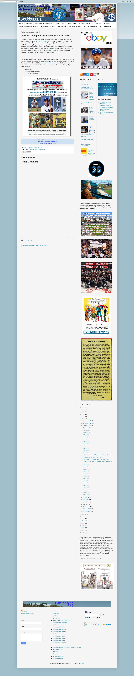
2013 (83, 516)
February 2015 (87, 509)
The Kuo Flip (84, 84)
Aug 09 (86, 480)
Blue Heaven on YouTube (59, 642)
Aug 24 (86, 446)
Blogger (82, 663)
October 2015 (86, 425)
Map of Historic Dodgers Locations (62, 620)
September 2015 (87, 428)
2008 (83, 528)
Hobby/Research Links (86, 23)
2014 (83, 514)
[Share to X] (26, 152)
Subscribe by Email (58, 658)
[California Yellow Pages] (107, 625)
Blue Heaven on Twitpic (59, 638)
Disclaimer (107, 26)
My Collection (62, 26)
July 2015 (85, 497)
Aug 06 (86, 485)
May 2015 (85, 502)
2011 (83, 521)
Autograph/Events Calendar (43, 23)
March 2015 (86, 506)
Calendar (48, 50)
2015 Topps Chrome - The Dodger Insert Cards (96, 459)
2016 (83, 416)
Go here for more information (49, 63)
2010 (83, 523)
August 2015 (86, 430)
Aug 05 (86, 487)
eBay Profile (56, 654)
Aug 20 (86, 450)
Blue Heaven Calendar (44, 41)
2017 (83, 414)
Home (21, 23)
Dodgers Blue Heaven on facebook (49, 141)
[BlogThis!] (24, 152)
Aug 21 (86, 448)
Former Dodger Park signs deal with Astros (87, 88)
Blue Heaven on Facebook (60, 622)
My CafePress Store (58, 649)
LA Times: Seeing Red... (105, 105)
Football (43, 149)
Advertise (107, 23)
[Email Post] (23, 149)
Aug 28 (86, 436)
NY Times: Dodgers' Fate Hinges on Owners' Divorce (106, 109)
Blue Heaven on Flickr (58, 627)
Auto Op (32, 149)
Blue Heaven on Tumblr (59, 636)
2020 (83, 407)
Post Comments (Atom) (34, 241)
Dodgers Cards (71, 23)
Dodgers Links (59, 23)
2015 (83, 419)
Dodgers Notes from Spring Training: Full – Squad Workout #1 (88, 152)
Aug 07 (86, 483)
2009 (83, 525)
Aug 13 (86, 471)
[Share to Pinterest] (30, 152)
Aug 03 (86, 492)
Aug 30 (86, 434)
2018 (83, 412)
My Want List (56, 618)
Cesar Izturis (38, 149)
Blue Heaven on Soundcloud (60, 634)
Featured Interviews (75, 26)
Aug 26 (86, 441)
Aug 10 (86, 478)
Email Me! (55, 616)
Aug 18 (86, 464)
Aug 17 (86, 467)
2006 (83, 532)
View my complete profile (27, 613)
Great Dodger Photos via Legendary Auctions (92, 110)
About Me (29, 23)
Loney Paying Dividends (92, 118)
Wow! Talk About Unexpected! (85, 145)
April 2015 (86, 504)
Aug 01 (86, 494)
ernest (25, 147)
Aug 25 (86, 443)
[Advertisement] (47, 221)
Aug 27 (86, 439)
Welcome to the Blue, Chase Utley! (93, 457)
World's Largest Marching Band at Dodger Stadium (91, 95)
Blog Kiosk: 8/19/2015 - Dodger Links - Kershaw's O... (98, 461)
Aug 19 (86, 452)
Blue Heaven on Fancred (59, 625)
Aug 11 (86, 476)
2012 (83, 518)
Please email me (54, 45)
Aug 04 (86, 490)
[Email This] (23, 152)
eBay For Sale (56, 651)
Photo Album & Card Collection (61, 645)
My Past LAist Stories (58, 656)
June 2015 (86, 499)
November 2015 (87, 423)
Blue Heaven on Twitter (59, 640)
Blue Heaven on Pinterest (59, 631)
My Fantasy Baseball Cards (92, 26)
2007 (83, 530)
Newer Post (24, 238)
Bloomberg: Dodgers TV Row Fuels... (105, 103)
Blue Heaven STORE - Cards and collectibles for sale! (67, 647)
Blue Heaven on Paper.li (59, 629)
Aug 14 (86, 469)
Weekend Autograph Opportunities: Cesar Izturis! (97, 455)
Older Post (70, 238)
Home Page (56, 613)
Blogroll (98, 23)
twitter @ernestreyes (51, 139)
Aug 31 (86, 432)
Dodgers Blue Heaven (45, 143)
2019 (83, 409)
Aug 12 (86, 474)
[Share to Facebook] (28, 152)
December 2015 (87, 421)
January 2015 (87, 511)
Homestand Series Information (28, 26)
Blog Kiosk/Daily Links (48, 26)
